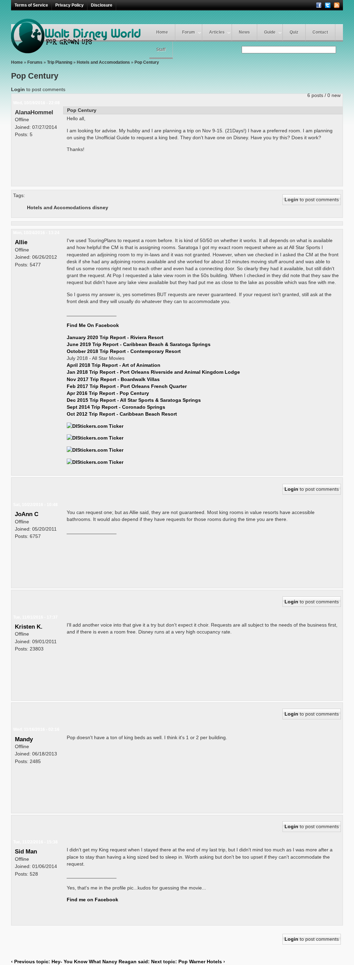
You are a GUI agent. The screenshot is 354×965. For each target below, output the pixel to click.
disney (100, 207)
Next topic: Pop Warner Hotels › (188, 961)
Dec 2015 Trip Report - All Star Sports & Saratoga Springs (134, 400)
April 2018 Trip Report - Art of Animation (113, 365)
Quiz (294, 32)
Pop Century (146, 62)
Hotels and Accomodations (103, 62)
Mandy (24, 739)
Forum (188, 32)
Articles (217, 32)
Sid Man (26, 851)
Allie (21, 242)
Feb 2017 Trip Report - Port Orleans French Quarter (127, 386)
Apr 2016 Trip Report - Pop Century (108, 393)
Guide (270, 32)
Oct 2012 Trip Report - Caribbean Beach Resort (122, 414)
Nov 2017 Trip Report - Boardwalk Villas (113, 379)
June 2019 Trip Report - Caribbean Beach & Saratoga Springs (139, 344)
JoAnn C (26, 514)
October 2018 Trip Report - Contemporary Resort (124, 351)
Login (18, 89)
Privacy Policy (69, 5)
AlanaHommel (34, 112)
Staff (161, 49)
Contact (320, 32)
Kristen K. (29, 626)
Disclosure (101, 5)
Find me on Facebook (92, 899)
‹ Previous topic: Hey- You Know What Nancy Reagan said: (80, 961)
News (244, 32)
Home (162, 32)
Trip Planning (59, 62)
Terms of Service (31, 5)
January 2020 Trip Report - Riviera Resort (115, 337)
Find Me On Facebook (93, 325)
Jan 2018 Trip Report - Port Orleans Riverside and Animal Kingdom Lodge (153, 372)
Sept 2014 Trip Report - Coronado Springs (116, 407)
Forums (35, 62)
